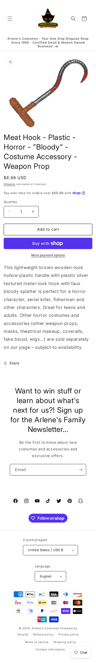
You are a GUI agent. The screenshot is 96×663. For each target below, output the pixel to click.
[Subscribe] (80, 470)
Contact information (50, 649)
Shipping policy (65, 642)
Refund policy (43, 634)
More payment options (48, 255)
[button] (9, 18)
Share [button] (14, 363)
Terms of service (36, 642)
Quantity (10, 202)
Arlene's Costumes (45, 628)
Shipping (9, 184)
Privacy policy (68, 634)
